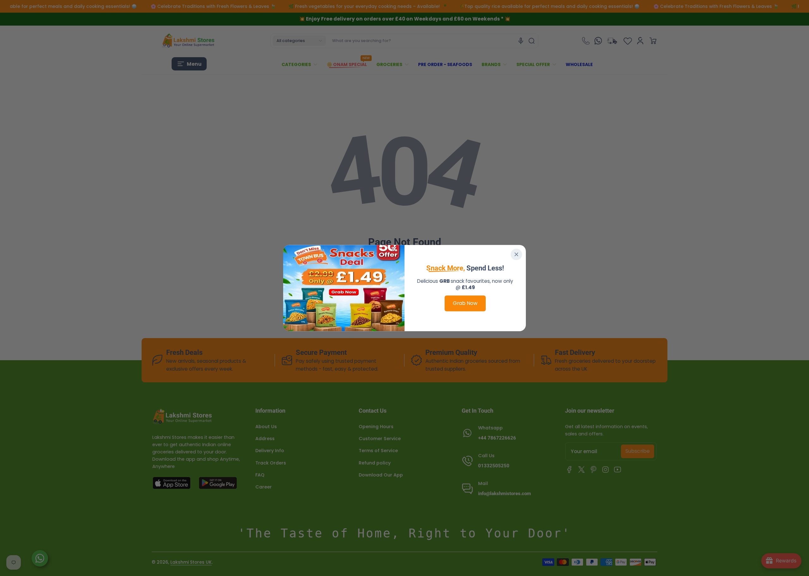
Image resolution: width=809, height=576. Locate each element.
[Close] (516, 254)
